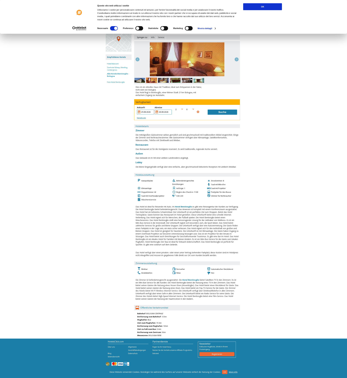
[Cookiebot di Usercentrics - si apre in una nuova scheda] (79, 28)
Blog (109, 353)
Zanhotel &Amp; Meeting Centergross (117, 68)
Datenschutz (133, 353)
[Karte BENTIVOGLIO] (118, 39)
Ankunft (141, 107)
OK (262, 7)
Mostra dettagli (205, 28)
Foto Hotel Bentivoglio (116, 82)
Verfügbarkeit (143, 102)
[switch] (139, 28)
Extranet (155, 353)
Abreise (158, 107)
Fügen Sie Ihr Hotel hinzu (161, 347)
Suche (222, 112)
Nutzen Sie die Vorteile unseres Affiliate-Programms (172, 350)
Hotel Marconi (112, 63)
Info (153, 37)
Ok (224, 372)
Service (161, 37)
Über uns (111, 347)
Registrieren (217, 354)
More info (233, 372)
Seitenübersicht (114, 357)
